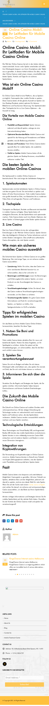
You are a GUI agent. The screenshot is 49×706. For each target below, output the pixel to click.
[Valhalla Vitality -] (9, 4)
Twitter (8, 520)
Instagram (5, 664)
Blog (5, 628)
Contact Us (7, 633)
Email (20, 520)
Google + (16, 520)
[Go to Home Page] (3, 11)
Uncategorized (20, 41)
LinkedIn (12, 520)
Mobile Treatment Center (12, 638)
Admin (9, 41)
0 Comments (33, 41)
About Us (7, 623)
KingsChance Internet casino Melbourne (26, 558)
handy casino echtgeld (36, 485)
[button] (15, 574)
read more (13, 569)
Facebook (4, 520)
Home (6, 618)
